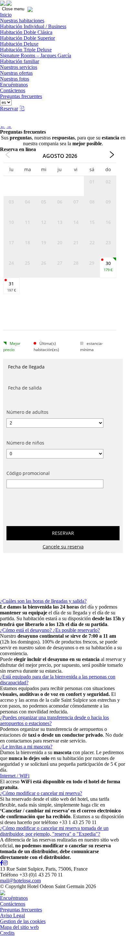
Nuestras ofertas (16, 73)
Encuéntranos (14, 84)
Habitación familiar (19, 61)
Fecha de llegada (26, 367)
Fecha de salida (25, 388)
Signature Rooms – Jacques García (35, 55)
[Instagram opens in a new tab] (5, 863)
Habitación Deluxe (19, 44)
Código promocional (28, 473)
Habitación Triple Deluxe (26, 49)
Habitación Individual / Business (33, 26)
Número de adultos (27, 412)
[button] (119, 6)
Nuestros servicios (18, 67)
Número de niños (25, 443)
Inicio (6, 14)
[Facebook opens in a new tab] (1, 863)
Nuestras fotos (14, 79)
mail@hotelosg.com (20, 880)
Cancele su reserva (63, 547)
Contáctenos (12, 90)
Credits (7, 933)
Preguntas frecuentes (21, 96)
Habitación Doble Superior (27, 38)
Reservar (9, 108)
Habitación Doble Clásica (26, 32)
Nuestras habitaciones (22, 20)
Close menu (13, 8)
